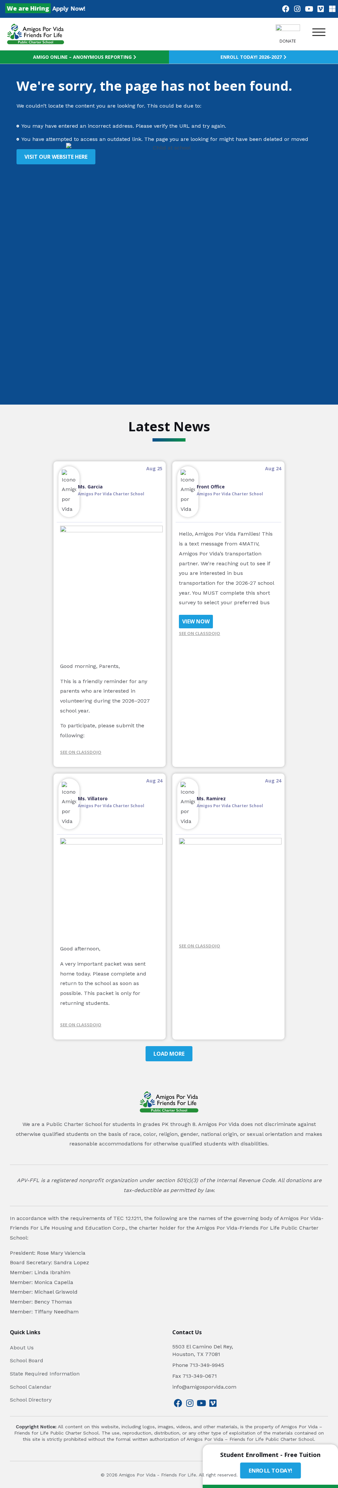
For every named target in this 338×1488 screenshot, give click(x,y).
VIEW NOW (196, 621)
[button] (319, 32)
